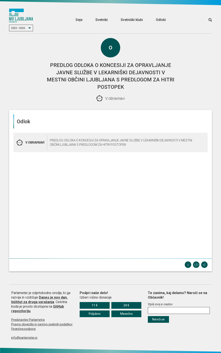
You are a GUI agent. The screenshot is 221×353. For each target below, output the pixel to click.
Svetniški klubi (132, 20)
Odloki (161, 20)
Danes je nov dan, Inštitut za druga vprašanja (39, 299)
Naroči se (158, 319)
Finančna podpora (23, 329)
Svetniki (101, 20)
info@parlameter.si (24, 337)
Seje (79, 20)
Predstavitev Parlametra (28, 319)
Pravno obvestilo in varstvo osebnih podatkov (42, 324)
